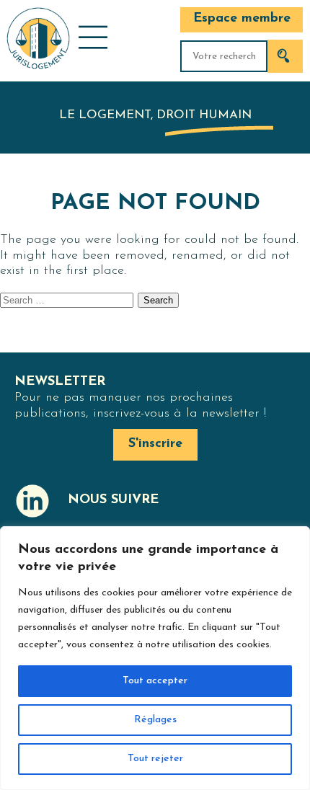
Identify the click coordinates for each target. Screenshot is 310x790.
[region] (155, 658)
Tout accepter (155, 680)
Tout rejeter (155, 758)
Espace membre (242, 18)
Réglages (155, 719)
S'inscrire (155, 444)
